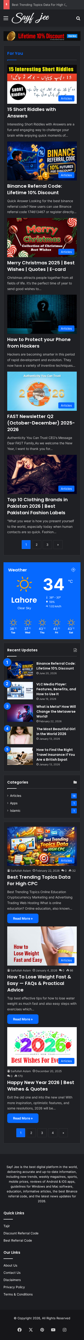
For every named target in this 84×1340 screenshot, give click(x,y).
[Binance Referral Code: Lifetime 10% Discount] (20, 670)
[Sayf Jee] (30, 18)
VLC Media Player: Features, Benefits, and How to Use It (56, 689)
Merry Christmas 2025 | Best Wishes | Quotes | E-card (41, 266)
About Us (10, 1265)
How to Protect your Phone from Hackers (39, 342)
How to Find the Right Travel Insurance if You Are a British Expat (55, 754)
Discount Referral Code (21, 1233)
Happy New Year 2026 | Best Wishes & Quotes (40, 1085)
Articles (15, 796)
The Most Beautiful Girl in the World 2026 (55, 731)
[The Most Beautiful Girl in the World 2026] (20, 735)
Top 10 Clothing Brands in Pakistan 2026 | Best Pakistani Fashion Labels (37, 506)
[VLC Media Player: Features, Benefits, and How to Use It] (20, 690)
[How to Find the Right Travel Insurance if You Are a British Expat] (20, 756)
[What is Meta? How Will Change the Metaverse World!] (20, 713)
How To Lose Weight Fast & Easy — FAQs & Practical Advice (39, 983)
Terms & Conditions (18, 1294)
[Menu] (6, 19)
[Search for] (78, 19)
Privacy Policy (14, 1287)
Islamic (15, 810)
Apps (14, 803)
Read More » (23, 918)
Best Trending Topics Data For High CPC (41, 5)
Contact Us (12, 1272)
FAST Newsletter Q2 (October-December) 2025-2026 (41, 423)
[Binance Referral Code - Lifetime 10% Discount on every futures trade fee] (42, 36)
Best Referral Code (18, 1240)
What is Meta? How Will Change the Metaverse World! (56, 711)
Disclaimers (12, 1280)
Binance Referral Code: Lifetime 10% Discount (34, 189)
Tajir (7, 1226)
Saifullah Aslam (21, 870)
